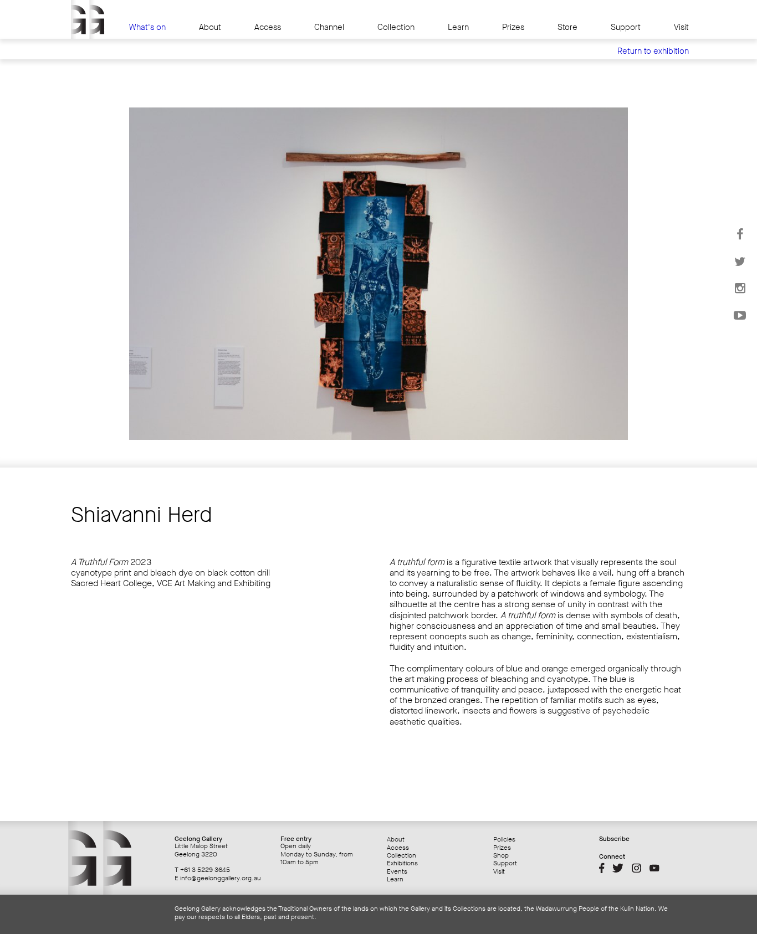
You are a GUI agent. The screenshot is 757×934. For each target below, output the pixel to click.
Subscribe (614, 838)
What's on (147, 27)
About (210, 27)
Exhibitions (402, 863)
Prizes (513, 27)
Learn (458, 27)
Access (267, 27)
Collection (396, 27)
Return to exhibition (653, 51)
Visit (681, 27)
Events (397, 871)
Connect (612, 856)
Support (626, 27)
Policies (504, 839)
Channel (329, 27)
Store (567, 27)
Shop (501, 855)
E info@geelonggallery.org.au (218, 878)
